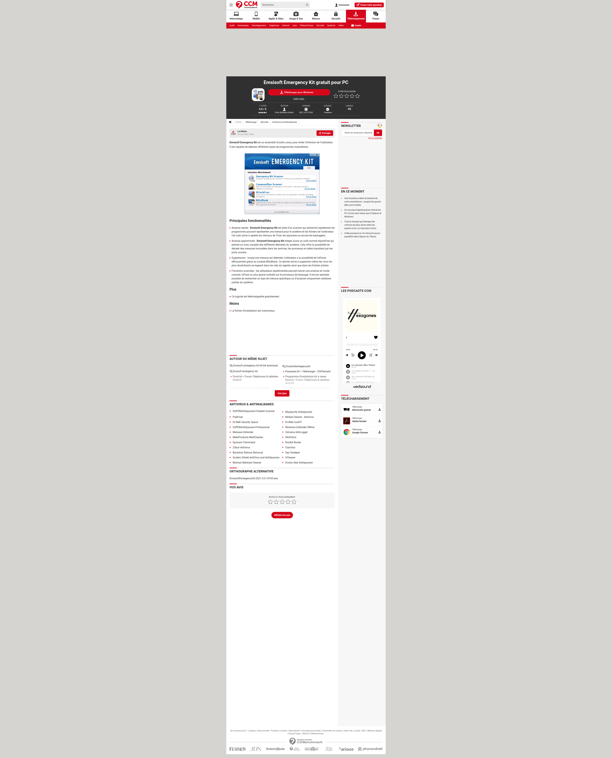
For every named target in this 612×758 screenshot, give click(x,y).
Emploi (357, 25)
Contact (283, 731)
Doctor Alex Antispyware (299, 462)
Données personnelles (311, 731)
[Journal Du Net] (255, 749)
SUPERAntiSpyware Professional (251, 427)
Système (331, 25)
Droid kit (237, 376)
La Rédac (242, 131)
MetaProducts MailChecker (248, 437)
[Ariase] (346, 749)
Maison (316, 18)
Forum (375, 18)
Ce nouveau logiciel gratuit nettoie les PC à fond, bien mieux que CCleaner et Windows (362, 213)
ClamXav (290, 447)
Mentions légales (374, 731)
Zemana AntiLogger (296, 432)
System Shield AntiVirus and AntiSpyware (256, 457)
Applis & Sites (276, 18)
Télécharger (251, 122)
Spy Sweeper (292, 452)
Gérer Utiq (348, 731)
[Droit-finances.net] (295, 749)
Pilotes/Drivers (306, 25)
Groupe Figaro (295, 733)
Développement (259, 25)
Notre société (263, 731)
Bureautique (243, 25)
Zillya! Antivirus (241, 447)
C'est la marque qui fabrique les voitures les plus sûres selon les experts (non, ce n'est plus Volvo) (360, 225)
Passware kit (292, 371)
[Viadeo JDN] (329, 749)
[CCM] (246, 5)
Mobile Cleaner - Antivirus (299, 417)
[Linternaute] (275, 749)
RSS (363, 731)
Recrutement (294, 731)
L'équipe (252, 731)
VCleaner (290, 457)
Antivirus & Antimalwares (284, 122)
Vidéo (340, 25)
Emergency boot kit (243, 388)
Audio (232, 25)
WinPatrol (290, 437)
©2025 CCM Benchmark (313, 733)
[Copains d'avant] (312, 749)
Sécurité (320, 25)
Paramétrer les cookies (332, 731)
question (371, 5)
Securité (336, 18)
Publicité (274, 731)
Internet (285, 25)
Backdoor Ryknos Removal (248, 452)
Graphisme (274, 25)
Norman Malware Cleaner (247, 462)
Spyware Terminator (244, 442)
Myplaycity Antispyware (298, 411)
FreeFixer (238, 417)
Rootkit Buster (293, 442)
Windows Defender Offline (299, 427)
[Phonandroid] (370, 749)
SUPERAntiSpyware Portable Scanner (254, 411)
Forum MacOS (293, 391)
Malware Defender (243, 432)
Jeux (294, 25)
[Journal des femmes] (237, 749)
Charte (357, 731)
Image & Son (296, 18)
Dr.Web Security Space (245, 422)
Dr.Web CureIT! (293, 422)
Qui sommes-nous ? (238, 731)
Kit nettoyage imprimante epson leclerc (307, 388)
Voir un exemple (375, 138)
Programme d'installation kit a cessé (305, 376)
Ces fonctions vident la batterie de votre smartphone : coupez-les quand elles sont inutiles (362, 201)
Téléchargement (355, 18)
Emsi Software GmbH (284, 112)
